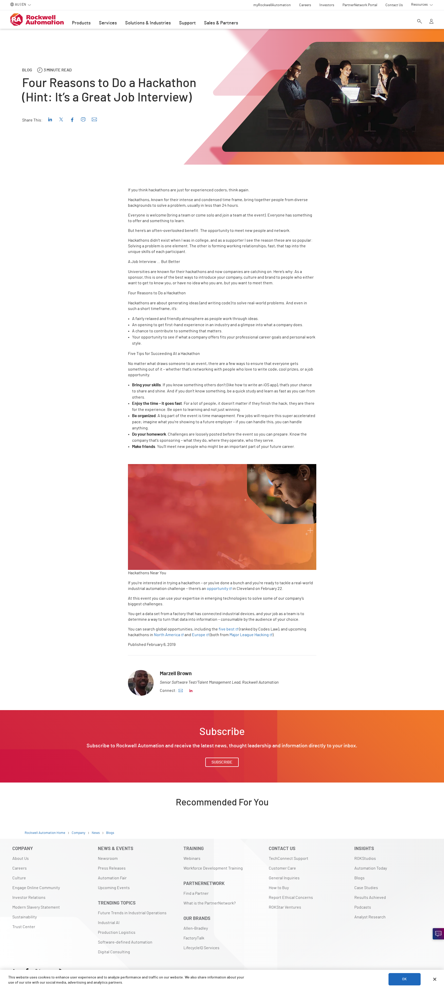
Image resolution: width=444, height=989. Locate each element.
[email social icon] (181, 690)
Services (108, 23)
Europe (198, 635)
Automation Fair (112, 878)
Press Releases (112, 868)
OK (404, 979)
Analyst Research (370, 917)
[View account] (431, 22)
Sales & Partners (221, 23)
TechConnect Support (288, 858)
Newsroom (108, 858)
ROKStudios (365, 858)
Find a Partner (196, 893)
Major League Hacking (249, 635)
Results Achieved (370, 898)
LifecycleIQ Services (201, 948)
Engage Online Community (36, 888)
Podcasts (362, 907)
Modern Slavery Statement (36, 907)
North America (167, 635)
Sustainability (24, 917)
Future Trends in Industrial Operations (132, 913)
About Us (20, 858)
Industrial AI (108, 923)
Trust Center (23, 927)
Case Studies (366, 888)
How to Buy (279, 888)
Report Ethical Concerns (291, 898)
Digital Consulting (114, 952)
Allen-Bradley (195, 928)
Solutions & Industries (148, 23)
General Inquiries (284, 878)
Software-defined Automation (125, 942)
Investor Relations (28, 898)
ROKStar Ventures (285, 907)
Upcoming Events (114, 888)
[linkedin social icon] (191, 691)
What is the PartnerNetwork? (209, 903)
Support (187, 23)
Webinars (191, 858)
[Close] (435, 979)
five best (227, 629)
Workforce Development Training (213, 868)
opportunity (217, 589)
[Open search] (419, 22)
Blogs (359, 878)
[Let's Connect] (438, 933)
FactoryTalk (193, 938)
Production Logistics (116, 932)
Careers (19, 868)
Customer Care (282, 868)
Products (81, 23)
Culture (19, 878)
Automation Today (370, 868)
